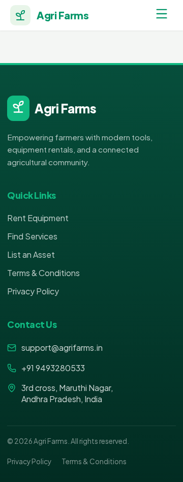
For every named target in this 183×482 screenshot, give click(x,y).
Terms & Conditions (43, 272)
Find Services (32, 236)
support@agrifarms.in (62, 347)
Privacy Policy (33, 291)
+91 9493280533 (53, 368)
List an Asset (31, 254)
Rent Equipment (38, 218)
